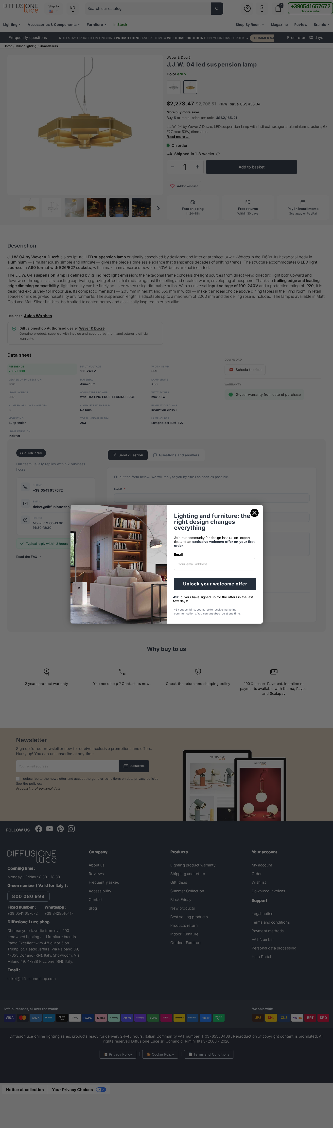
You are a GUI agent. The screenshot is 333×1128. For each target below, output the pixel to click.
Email (178, 554)
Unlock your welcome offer (215, 583)
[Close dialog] (254, 513)
